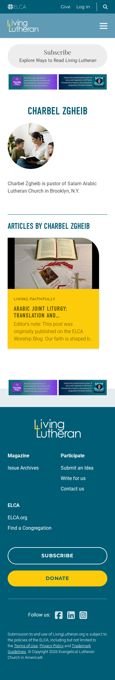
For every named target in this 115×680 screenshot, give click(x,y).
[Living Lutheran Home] (23, 26)
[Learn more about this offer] (58, 88)
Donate (57, 578)
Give (65, 7)
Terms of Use (26, 646)
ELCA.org (17, 518)
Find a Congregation (30, 528)
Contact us (72, 489)
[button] (105, 6)
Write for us (73, 478)
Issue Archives (23, 468)
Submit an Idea (77, 468)
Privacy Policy (51, 646)
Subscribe (57, 556)
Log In (83, 7)
